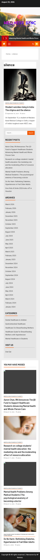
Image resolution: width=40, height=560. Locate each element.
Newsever (30, 555)
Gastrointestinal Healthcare (15, 324)
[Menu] (9, 44)
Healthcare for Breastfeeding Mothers (19, 328)
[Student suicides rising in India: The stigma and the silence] (20, 85)
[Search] (33, 44)
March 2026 (9, 204)
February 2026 (10, 208)
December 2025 (11, 216)
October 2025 (10, 224)
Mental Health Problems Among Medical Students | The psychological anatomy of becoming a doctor (19, 174)
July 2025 (9, 236)
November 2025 (11, 220)
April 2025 (9, 248)
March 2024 (9, 299)
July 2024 (9, 283)
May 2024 (9, 291)
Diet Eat (8, 352)
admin (23, 113)
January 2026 (10, 212)
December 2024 (11, 264)
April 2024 (9, 295)
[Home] (4, 43)
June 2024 (9, 287)
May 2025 (9, 244)
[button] (9, 44)
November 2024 (11, 267)
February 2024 (10, 303)
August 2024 (10, 279)
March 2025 (9, 252)
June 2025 (9, 240)
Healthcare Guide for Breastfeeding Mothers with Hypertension (19, 535)
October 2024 (10, 271)
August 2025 (10, 232)
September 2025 (11, 228)
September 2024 (11, 275)
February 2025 (10, 256)
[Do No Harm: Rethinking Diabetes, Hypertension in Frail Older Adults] (20, 520)
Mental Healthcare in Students (14, 103)
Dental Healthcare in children (16, 320)
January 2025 (10, 259)
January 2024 (10, 307)
